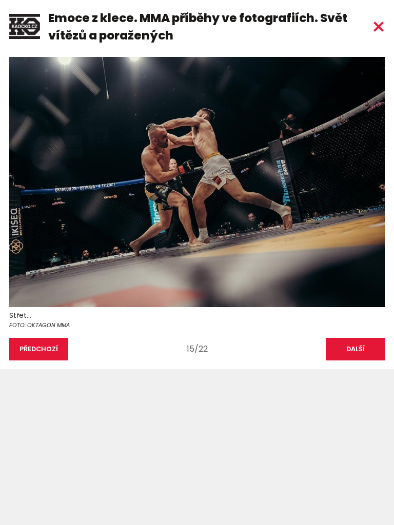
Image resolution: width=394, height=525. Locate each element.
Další (355, 349)
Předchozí (38, 349)
